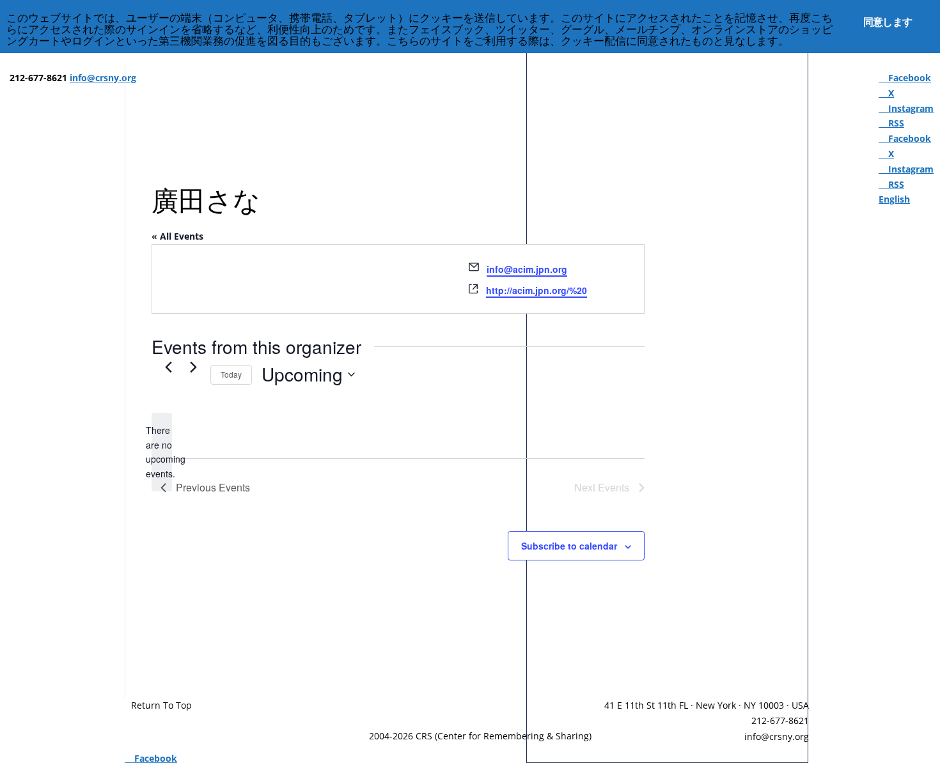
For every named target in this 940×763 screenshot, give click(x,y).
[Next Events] (193, 367)
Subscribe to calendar (569, 545)
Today (231, 374)
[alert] (162, 452)
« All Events (177, 236)
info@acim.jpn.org (527, 269)
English (894, 199)
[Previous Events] (168, 367)
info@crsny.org (776, 736)
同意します (887, 22)
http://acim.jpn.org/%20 (536, 290)
